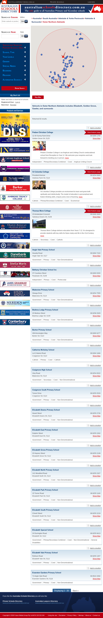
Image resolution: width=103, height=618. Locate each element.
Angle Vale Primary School (43, 250)
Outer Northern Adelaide (54, 22)
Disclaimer (62, 615)
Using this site (52, 615)
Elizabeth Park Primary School (45, 490)
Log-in (17, 102)
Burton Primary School (42, 330)
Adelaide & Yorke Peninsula (71, 18)
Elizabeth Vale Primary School (45, 553)
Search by (9, 17)
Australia (37, 18)
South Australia (50, 18)
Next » (75, 591)
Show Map (96, 138)
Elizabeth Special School (42, 530)
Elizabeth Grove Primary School (45, 450)
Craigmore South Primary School (46, 390)
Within (22, 17)
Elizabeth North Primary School (45, 470)
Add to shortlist (95, 128)
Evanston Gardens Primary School (46, 573)
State (22, 32)
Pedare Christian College (66, 132)
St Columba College (66, 172)
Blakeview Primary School (43, 290)
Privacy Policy (72, 615)
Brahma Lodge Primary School (45, 310)
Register (13, 105)
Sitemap (81, 615)
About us (88, 615)
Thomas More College (66, 211)
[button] (69, 84)
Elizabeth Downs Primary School (46, 410)
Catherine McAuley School (43, 350)
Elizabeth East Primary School (45, 430)
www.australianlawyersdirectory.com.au (49, 603)
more (67, 158)
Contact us (96, 615)
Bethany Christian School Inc (44, 270)
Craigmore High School (42, 370)
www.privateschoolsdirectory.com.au (16, 603)
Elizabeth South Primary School (45, 510)
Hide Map (38, 97)
